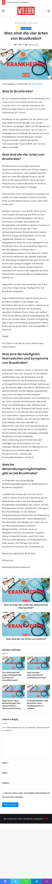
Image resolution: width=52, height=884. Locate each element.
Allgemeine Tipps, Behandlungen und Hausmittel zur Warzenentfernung (11, 704)
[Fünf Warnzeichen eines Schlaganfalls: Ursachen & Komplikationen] (13, 663)
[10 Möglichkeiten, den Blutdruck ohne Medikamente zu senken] (38, 691)
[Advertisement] (26, 44)
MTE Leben (37, 84)
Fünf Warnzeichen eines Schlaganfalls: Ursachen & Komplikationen (12, 676)
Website (5, 783)
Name (5, 763)
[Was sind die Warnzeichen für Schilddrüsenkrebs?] (38, 663)
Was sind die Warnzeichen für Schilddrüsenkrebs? (36, 675)
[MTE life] (26, 11)
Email (5, 773)
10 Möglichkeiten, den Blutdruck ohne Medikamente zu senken (37, 704)
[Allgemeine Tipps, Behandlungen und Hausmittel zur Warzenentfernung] (13, 691)
